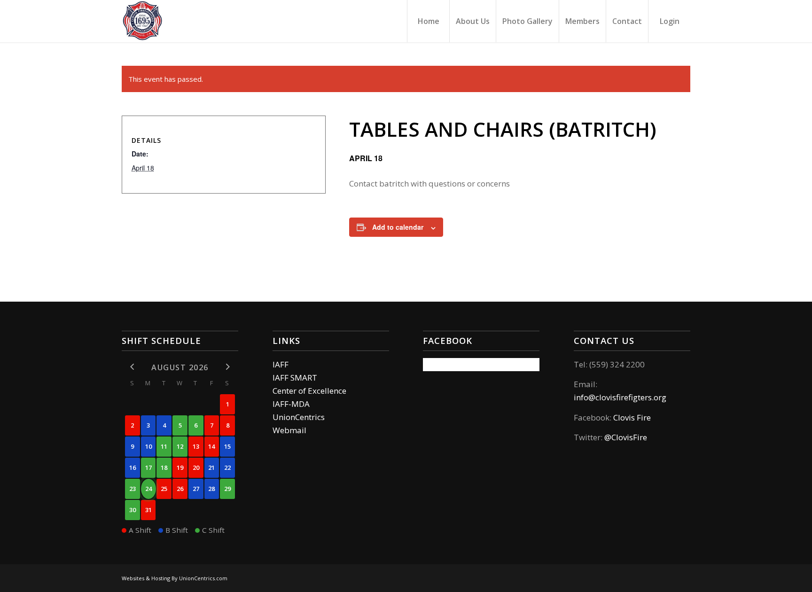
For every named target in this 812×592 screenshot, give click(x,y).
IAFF (281, 364)
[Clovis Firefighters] (143, 21)
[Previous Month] (132, 367)
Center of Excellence (309, 390)
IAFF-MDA (291, 403)
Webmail (289, 430)
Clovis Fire (631, 417)
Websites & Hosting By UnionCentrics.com (174, 578)
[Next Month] (227, 367)
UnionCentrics (299, 417)
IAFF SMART (295, 377)
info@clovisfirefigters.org (620, 397)
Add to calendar (397, 227)
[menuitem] (428, 21)
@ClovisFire (625, 437)
